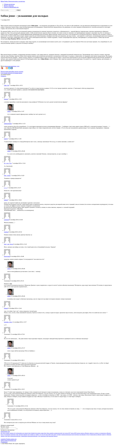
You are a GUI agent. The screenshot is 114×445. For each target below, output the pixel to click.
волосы (78, 433)
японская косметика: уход (12, 66)
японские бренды (53, 436)
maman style (13, 433)
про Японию (82, 434)
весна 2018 (73, 433)
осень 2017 (53, 434)
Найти (18, 10)
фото (9, 436)
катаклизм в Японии (105, 433)
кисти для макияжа (5, 434)
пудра (87, 434)
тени (6, 436)
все (2, 433)
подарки (59, 434)
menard (26, 433)
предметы (76, 434)
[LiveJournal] (4, 68)
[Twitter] (9, 68)
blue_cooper (7, 175)
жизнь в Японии (85, 433)
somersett (6, 219)
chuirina (6, 232)
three (45, 433)
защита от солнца (93, 433)
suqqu (42, 433)
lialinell (6, 200)
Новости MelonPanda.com (11, 7)
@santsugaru (4, 442)
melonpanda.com (5, 431)
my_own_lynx (8, 163)
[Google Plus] (2, 68)
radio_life (6, 85)
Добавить (3, 76)
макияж (25, 434)
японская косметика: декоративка (18, 436)
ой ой (43, 434)
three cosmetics (50, 433)
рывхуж (104, 434)
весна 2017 (68, 433)
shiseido (33, 433)
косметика (13, 434)
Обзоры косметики (9, 4)
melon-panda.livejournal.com (8, 440)
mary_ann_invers (8, 244)
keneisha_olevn (8, 322)
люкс (17, 434)
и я (99, 433)
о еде (40, 434)
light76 (6, 139)
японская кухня (44, 436)
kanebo (7, 433)
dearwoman (7, 256)
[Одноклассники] (7, 68)
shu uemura (38, 433)
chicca (4, 433)
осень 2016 (48, 434)
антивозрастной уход (59, 433)
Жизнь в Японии (9, 5)
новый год (32, 434)
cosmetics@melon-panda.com (8, 439)
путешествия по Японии (95, 434)
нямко (37, 434)
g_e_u (5, 187)
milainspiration (8, 123)
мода (28, 434)
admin (9, 111)
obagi (29, 433)
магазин (21, 434)
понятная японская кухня (67, 434)
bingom (6, 99)
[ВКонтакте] (12, 68)
